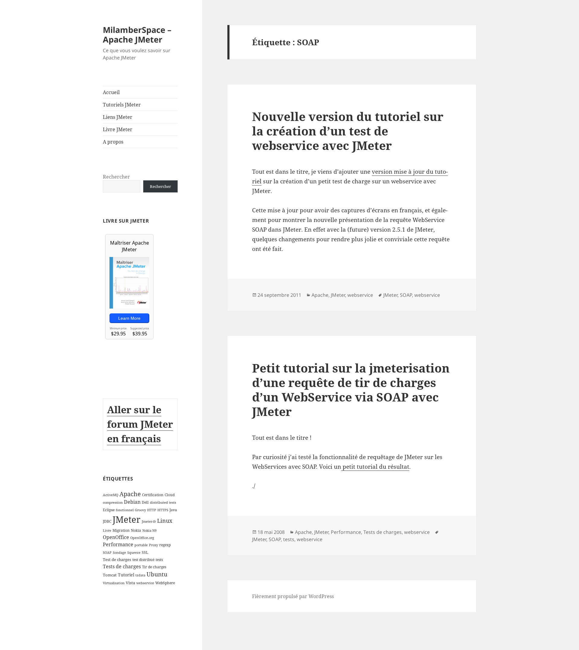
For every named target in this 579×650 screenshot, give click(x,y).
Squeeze (134, 552)
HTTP (151, 510)
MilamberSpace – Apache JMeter (137, 34)
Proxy (153, 545)
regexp (165, 544)
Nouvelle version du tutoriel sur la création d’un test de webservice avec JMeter (347, 130)
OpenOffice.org (142, 538)
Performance (118, 544)
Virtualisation (114, 583)
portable (141, 545)
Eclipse (109, 509)
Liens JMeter (117, 117)
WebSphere (165, 582)
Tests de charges (122, 566)
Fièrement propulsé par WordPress (293, 596)
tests (159, 559)
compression (113, 502)
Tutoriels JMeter (122, 104)
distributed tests (163, 502)
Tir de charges (154, 566)
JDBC (107, 521)
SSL (145, 552)
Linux (164, 520)
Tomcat (110, 575)
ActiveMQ (110, 495)
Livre (107, 530)
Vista (130, 582)
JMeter (126, 519)
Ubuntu (157, 574)
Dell (145, 502)
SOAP (107, 552)
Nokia (136, 530)
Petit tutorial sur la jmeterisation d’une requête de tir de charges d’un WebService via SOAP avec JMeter (351, 389)
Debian (132, 502)
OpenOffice (116, 537)
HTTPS (162, 510)
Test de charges (117, 559)
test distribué (143, 559)
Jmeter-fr (149, 521)
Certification (152, 494)
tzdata (140, 575)
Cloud (170, 494)
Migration (121, 530)
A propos (113, 141)
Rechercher (116, 176)
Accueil (111, 92)
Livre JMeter (117, 129)
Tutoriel (126, 575)
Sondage (119, 552)
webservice (145, 583)
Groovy (140, 510)
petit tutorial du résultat (375, 467)
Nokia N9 (149, 530)
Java (173, 509)
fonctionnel (125, 510)
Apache (130, 494)
